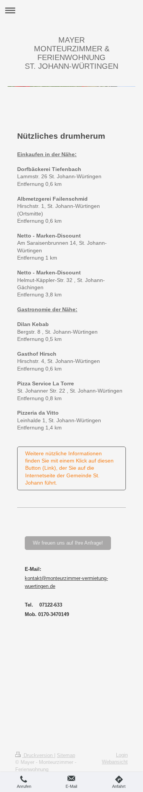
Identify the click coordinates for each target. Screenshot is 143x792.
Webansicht (115, 762)
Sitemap (66, 755)
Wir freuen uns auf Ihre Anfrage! (68, 543)
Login (122, 755)
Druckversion (38, 755)
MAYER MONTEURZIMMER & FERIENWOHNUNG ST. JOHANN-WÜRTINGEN (71, 53)
